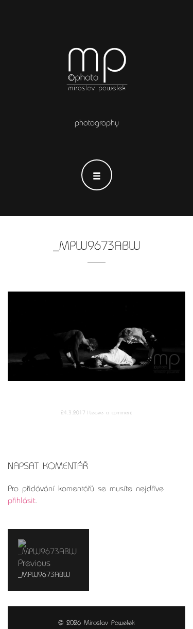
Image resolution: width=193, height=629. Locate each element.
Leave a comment (111, 412)
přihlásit (21, 500)
